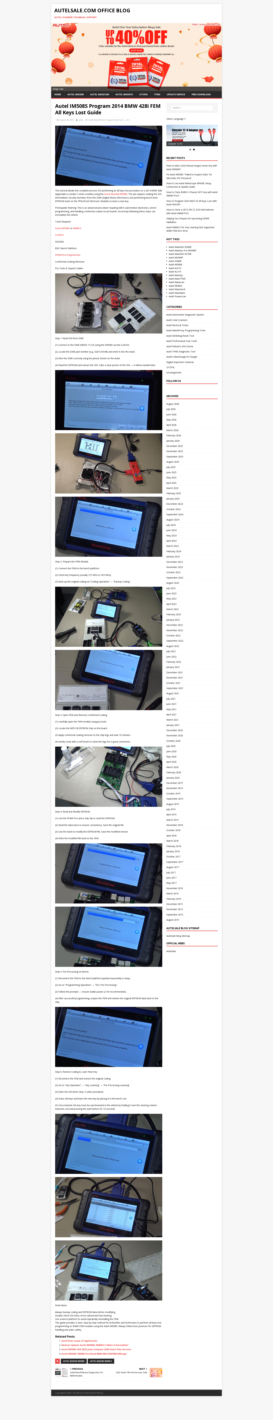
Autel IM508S (62, 228)
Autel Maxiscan (176, 282)
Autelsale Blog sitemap (178, 935)
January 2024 (173, 556)
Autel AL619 (175, 268)
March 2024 (172, 545)
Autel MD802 (175, 285)
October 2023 (173, 572)
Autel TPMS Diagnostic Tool (180, 351)
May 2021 (171, 709)
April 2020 (171, 761)
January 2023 (173, 619)
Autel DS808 (175, 261)
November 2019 (174, 788)
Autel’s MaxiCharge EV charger (181, 356)
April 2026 (171, 424)
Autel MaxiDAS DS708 (180, 253)
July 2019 (171, 809)
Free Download (201, 94)
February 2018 (173, 846)
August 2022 (172, 646)
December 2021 (174, 672)
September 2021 (174, 688)
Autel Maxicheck (177, 289)
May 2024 (171, 535)
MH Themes (98, 1393)
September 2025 (174, 456)
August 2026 (172, 403)
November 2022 (174, 630)
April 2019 (171, 814)
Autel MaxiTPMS (177, 278)
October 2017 (173, 856)
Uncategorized (173, 372)
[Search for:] (192, 108)
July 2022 (171, 651)
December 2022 (174, 624)
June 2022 (171, 656)
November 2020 (174, 735)
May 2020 (171, 756)
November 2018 (174, 825)
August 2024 (172, 519)
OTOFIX (143, 94)
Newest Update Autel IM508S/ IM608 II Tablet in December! (94, 1345)
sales (80, 119)
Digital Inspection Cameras (180, 362)
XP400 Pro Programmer (68, 254)
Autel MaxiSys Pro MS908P (182, 250)
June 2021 (171, 703)
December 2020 (174, 730)
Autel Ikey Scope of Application (79, 1340)
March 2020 (172, 767)
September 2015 (174, 914)
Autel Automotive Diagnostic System (185, 314)
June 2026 (171, 414)
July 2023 (171, 588)
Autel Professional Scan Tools (181, 340)
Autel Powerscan (177, 296)
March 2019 (172, 819)
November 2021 (174, 677)
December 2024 (174, 503)
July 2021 (171, 698)
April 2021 (171, 714)
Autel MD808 (175, 264)
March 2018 (172, 840)
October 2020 (173, 740)
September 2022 (174, 640)
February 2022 (173, 661)
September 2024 (174, 514)
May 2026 (171, 419)
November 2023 (174, 567)
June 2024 (171, 530)
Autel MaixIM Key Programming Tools (106, 119)
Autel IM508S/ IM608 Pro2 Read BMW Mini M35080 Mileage (94, 1353)
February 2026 (173, 435)
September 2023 (174, 577)
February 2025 (173, 493)
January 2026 (173, 440)
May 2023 (171, 598)
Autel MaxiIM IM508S (115, 194)
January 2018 (173, 851)
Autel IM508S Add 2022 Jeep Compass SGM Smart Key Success (96, 1349)
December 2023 (174, 561)
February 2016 (173, 898)
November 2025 (174, 451)
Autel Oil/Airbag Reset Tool (180, 335)
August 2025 (172, 461)
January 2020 (173, 777)
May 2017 (171, 882)
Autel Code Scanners (177, 319)
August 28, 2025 (66, 119)
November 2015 (174, 909)
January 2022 (173, 667)
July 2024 (171, 524)
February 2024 (173, 551)
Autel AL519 (175, 271)
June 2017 (171, 877)
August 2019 (172, 804)
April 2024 (171, 540)
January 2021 (173, 725)
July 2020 (171, 746)
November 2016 (174, 888)
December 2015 (174, 904)
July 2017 (171, 872)
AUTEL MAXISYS (124, 94)
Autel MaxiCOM (99, 94)
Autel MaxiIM (75, 94)
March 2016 (172, 893)
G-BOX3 (59, 234)
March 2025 (172, 488)
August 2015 (172, 919)
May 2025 (171, 477)
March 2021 (172, 719)
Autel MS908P (176, 257)
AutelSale (171, 951)
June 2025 (171, 472)
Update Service (176, 94)
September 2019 (174, 798)
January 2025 (173, 498)
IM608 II (77, 228)
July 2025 (171, 467)
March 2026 (172, 430)
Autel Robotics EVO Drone (179, 346)
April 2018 (171, 835)
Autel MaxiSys (176, 275)
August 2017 (172, 867)
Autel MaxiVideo (177, 292)
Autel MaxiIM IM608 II (101, 1361)
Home (57, 94)
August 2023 (172, 582)
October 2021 (173, 682)
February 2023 (173, 614)
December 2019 (174, 782)
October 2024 (173, 509)
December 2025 (174, 445)
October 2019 (173, 793)
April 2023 (171, 603)
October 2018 (173, 830)
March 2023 (172, 609)
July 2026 (171, 409)
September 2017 (174, 861)
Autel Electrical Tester (177, 325)
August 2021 (172, 693)
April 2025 (171, 482)
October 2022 (173, 635)
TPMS (157, 94)
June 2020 (171, 751)
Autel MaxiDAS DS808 (180, 246)
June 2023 (171, 593)
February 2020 (173, 772)
